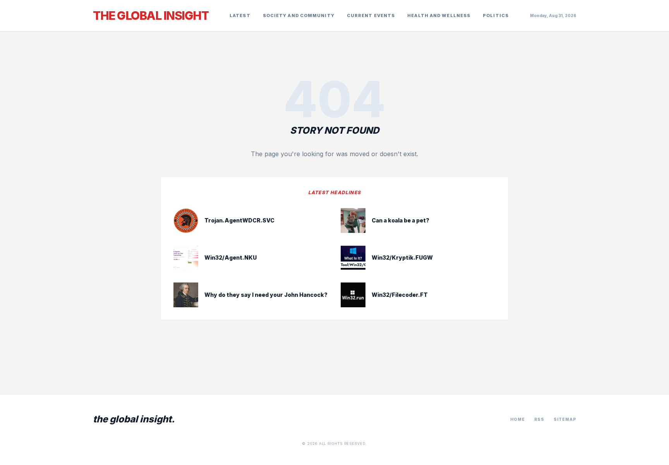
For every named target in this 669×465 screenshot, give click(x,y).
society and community (298, 15)
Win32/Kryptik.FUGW (402, 257)
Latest (240, 15)
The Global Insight (150, 15)
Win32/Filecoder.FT (400, 294)
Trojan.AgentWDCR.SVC (239, 220)
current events (371, 15)
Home (517, 419)
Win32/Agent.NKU (230, 257)
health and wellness (438, 15)
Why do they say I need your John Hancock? (266, 294)
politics (496, 15)
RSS (539, 419)
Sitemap (565, 419)
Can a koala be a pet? (400, 220)
